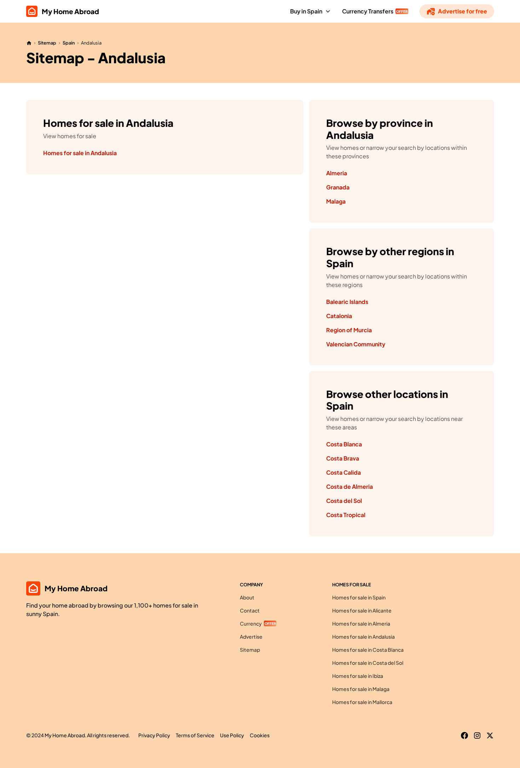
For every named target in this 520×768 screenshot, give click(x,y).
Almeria (336, 173)
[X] (490, 735)
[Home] (29, 43)
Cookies (260, 735)
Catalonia (339, 315)
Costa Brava (342, 458)
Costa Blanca (344, 444)
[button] (310, 11)
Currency (251, 623)
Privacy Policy (154, 735)
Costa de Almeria (349, 486)
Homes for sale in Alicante (362, 610)
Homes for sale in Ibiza (357, 676)
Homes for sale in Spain (359, 597)
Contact (250, 610)
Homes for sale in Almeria (361, 623)
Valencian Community (355, 344)
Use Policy (232, 735)
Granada (337, 187)
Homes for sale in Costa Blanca (368, 649)
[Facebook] (464, 735)
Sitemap (47, 43)
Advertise (251, 636)
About (247, 597)
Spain (69, 43)
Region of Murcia (349, 330)
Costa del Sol (344, 500)
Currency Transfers (367, 11)
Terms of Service (195, 735)
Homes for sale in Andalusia (80, 153)
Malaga (336, 201)
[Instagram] (477, 735)
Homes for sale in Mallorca (362, 702)
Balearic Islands (347, 301)
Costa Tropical (345, 514)
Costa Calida (343, 472)
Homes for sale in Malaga (360, 689)
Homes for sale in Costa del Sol (367, 662)
